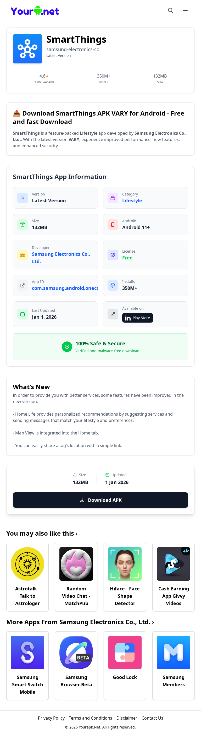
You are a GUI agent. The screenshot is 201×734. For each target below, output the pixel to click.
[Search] (170, 10)
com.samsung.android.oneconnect (72, 288)
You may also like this (41, 533)
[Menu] (185, 10)
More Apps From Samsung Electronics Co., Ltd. (80, 621)
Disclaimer (126, 718)
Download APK (105, 500)
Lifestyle (132, 200)
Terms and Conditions (90, 718)
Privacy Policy (51, 718)
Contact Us (152, 718)
